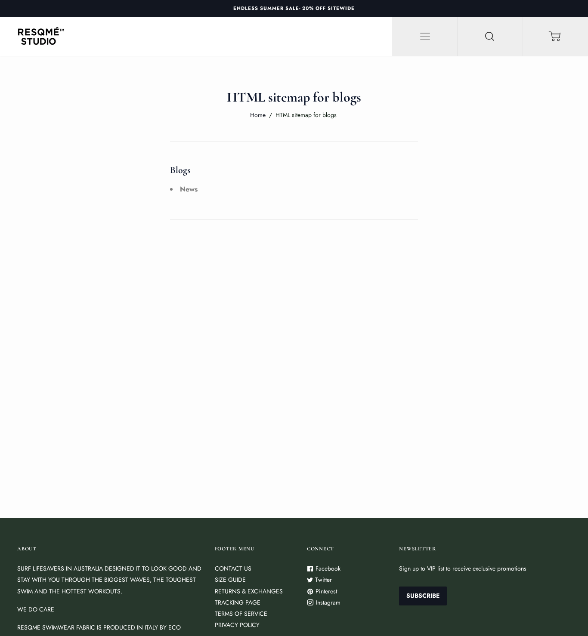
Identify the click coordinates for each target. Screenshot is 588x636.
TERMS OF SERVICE (241, 613)
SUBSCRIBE (422, 595)
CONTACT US (233, 568)
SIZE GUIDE (230, 579)
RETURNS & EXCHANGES (249, 591)
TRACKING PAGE (237, 602)
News (189, 189)
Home (258, 115)
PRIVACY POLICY (237, 625)
